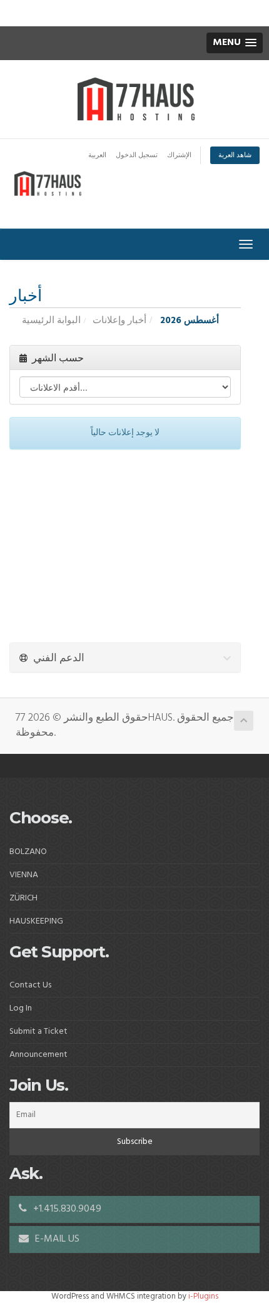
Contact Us (30, 985)
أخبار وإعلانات (119, 320)
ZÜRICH (23, 898)
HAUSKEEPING (36, 921)
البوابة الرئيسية (51, 320)
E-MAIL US (56, 1239)
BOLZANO (28, 852)
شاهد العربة (234, 155)
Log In (20, 1008)
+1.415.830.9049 (66, 1209)
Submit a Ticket (38, 1031)
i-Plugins (203, 1296)
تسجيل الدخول (137, 155)
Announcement (38, 1055)
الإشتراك (179, 155)
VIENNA (23, 875)
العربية (97, 155)
